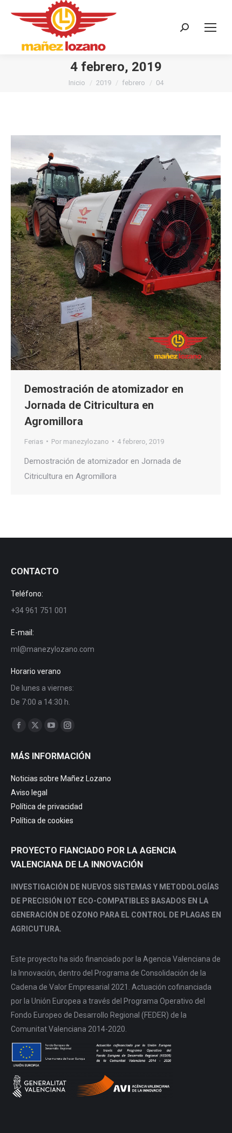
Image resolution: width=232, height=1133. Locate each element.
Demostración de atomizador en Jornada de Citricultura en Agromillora (103, 405)
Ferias (33, 441)
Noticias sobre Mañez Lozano (61, 778)
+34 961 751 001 (39, 610)
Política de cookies (42, 820)
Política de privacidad (47, 806)
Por (80, 441)
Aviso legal (29, 792)
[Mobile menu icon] (210, 27)
